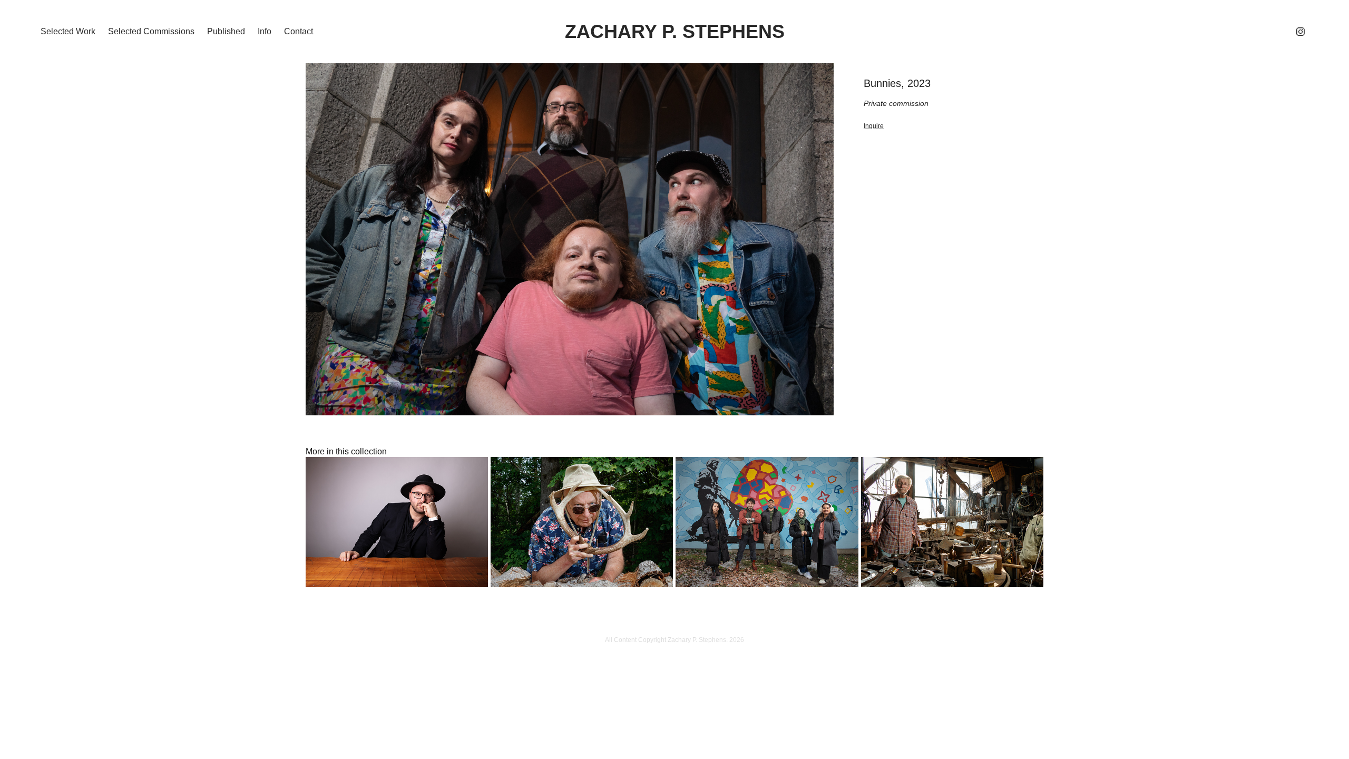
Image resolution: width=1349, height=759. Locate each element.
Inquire (874, 126)
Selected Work (68, 31)
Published (226, 31)
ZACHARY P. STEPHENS (675, 31)
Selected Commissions (151, 31)
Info (264, 31)
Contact (298, 31)
